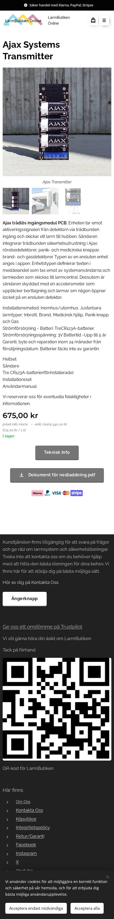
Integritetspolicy (33, 827)
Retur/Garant (29, 836)
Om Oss (23, 801)
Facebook (26, 844)
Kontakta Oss (29, 810)
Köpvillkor (26, 819)
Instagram (26, 853)
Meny (104, 20)
